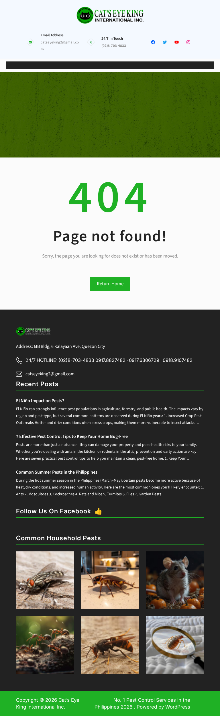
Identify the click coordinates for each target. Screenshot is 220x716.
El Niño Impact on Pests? (40, 401)
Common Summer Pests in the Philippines (56, 472)
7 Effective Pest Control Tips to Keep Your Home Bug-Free (72, 436)
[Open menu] (110, 65)
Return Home (110, 283)
